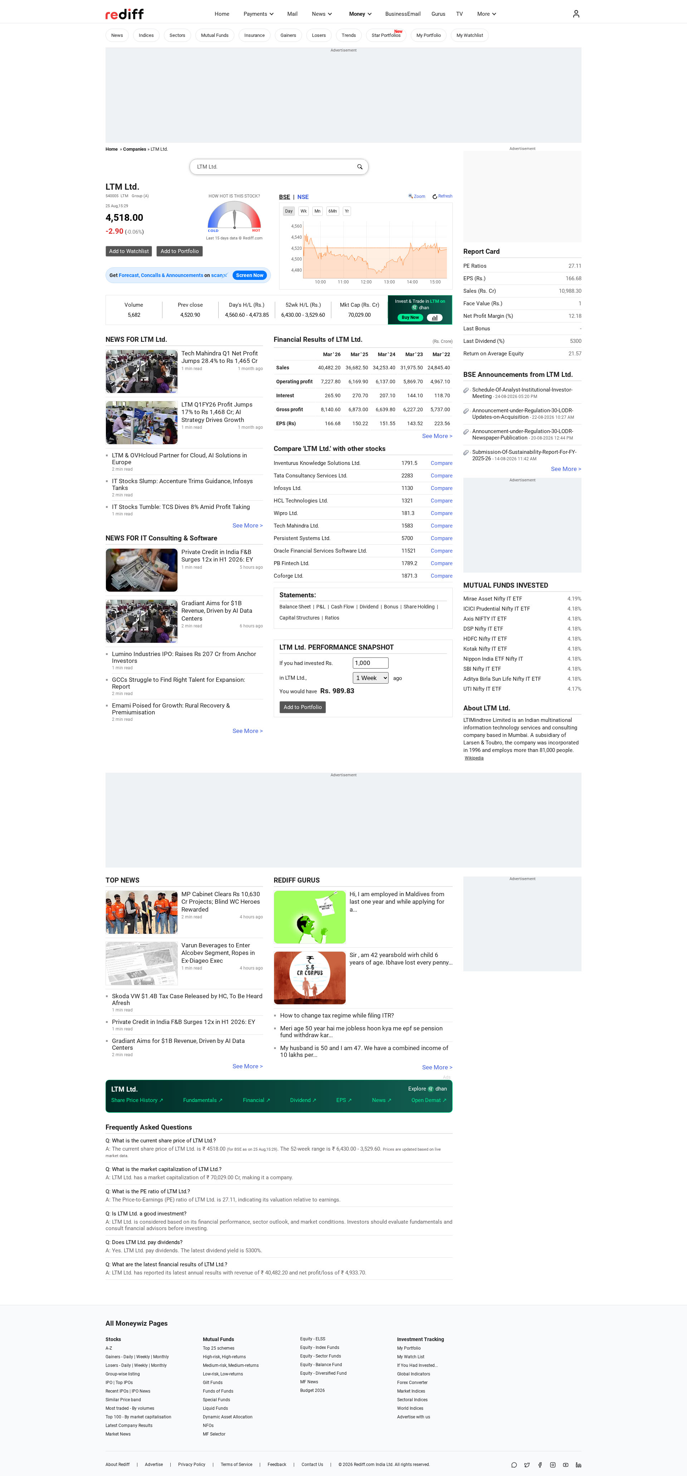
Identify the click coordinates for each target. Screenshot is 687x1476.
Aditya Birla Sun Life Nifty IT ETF (502, 679)
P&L (321, 607)
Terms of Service (236, 1464)
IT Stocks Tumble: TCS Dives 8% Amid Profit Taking (181, 507)
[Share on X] (527, 1465)
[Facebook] (540, 1465)
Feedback (277, 1464)
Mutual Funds (215, 35)
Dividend (369, 607)
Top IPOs (124, 1382)
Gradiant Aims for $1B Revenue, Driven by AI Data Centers (216, 611)
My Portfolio (428, 35)
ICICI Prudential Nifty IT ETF (496, 609)
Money (357, 14)
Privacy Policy (191, 1464)
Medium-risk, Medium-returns (231, 1365)
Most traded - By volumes (130, 1408)
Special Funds (216, 1399)
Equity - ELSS (312, 1338)
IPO (109, 1382)
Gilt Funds (213, 1382)
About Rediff (118, 1464)
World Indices (410, 1408)
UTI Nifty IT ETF (482, 689)
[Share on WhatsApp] (514, 1465)
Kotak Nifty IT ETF (485, 649)
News (319, 14)
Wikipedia (474, 758)
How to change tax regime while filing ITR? (337, 1015)
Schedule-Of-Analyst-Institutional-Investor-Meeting (522, 393)
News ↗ (382, 1100)
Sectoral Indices (412, 1399)
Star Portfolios (386, 35)
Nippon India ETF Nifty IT (493, 659)
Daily (128, 1356)
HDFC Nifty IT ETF (485, 639)
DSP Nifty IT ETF (483, 629)
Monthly (161, 1356)
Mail (292, 14)
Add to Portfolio (303, 707)
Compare (442, 463)
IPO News (141, 1391)
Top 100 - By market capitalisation (138, 1416)
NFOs (208, 1425)
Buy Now (410, 317)
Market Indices (411, 1391)
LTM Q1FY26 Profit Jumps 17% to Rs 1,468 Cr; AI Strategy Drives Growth (217, 412)
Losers (319, 35)
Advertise (154, 1464)
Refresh (445, 196)
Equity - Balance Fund (321, 1364)
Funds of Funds (218, 1391)
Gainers (288, 35)
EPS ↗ (344, 1100)
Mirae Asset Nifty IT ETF (492, 599)
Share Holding (419, 607)
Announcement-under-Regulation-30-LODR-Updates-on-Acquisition (523, 413)
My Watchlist (470, 35)
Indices (146, 35)
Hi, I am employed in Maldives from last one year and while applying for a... (397, 902)
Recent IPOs (117, 1391)
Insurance (254, 35)
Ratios (332, 618)
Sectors (177, 35)
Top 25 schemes (218, 1348)
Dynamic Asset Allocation (228, 1416)
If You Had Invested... (417, 1365)
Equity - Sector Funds (320, 1356)
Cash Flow (342, 607)
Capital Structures (299, 618)
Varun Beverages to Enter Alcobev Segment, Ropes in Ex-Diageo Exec (218, 953)
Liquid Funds (215, 1408)
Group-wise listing (123, 1374)
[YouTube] (566, 1465)
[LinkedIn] (578, 1465)
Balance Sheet (295, 607)
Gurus (438, 14)
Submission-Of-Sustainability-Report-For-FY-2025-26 (524, 455)
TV (459, 14)
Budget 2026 (312, 1390)
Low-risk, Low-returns (223, 1374)
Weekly (143, 1356)
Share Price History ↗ (137, 1100)
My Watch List (410, 1356)
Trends (349, 35)
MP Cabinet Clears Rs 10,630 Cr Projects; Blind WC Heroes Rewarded (220, 902)
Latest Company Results (129, 1425)
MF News (309, 1381)
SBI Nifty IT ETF (482, 669)
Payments (255, 14)
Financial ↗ (257, 1100)
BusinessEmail (403, 14)
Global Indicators (413, 1374)
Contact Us (312, 1464)
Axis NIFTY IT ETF (485, 619)
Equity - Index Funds (319, 1347)
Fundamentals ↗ (203, 1100)
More (483, 14)
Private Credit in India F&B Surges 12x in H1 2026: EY (183, 1022)
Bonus (391, 607)
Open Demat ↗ (429, 1100)
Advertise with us (413, 1416)
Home (222, 14)
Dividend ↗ (303, 1100)
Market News (118, 1434)
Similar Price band (123, 1399)
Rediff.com (364, 1464)
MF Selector (214, 1434)
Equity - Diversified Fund (323, 1373)
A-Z (109, 1348)
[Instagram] (553, 1465)
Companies (134, 149)
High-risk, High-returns (224, 1356)
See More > (248, 525)
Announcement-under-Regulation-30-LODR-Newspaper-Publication (522, 434)
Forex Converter (412, 1382)
